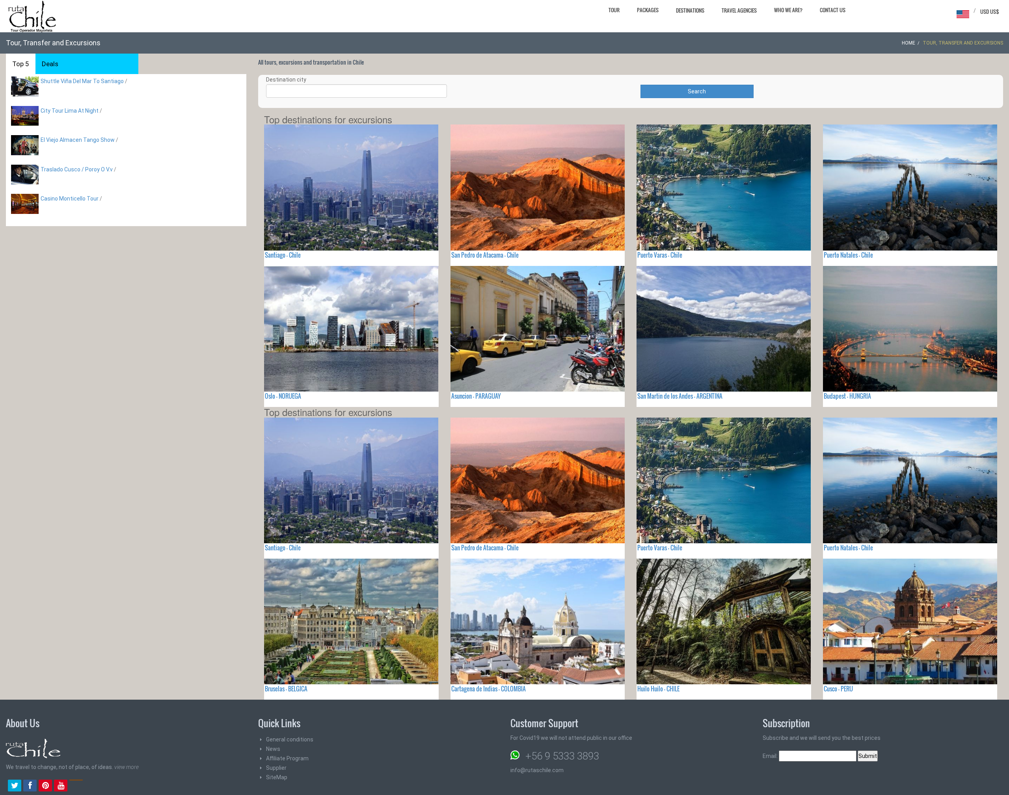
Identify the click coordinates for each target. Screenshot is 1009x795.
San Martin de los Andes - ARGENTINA (679, 396)
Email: (771, 756)
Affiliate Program (287, 758)
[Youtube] (60, 786)
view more (126, 767)
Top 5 (20, 64)
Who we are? (788, 10)
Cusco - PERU (838, 688)
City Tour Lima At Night (70, 111)
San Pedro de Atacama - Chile (485, 255)
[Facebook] (30, 786)
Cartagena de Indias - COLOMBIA (488, 688)
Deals (50, 64)
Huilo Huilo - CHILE (658, 688)
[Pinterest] (45, 786)
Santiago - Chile (283, 255)
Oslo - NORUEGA (283, 396)
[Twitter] (14, 786)
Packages (648, 10)
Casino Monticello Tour (70, 198)
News (273, 749)
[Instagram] (76, 786)
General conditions (289, 739)
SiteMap (276, 777)
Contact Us (832, 10)
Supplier (276, 768)
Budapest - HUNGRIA (847, 396)
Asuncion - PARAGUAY (476, 396)
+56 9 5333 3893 (562, 756)
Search (697, 91)
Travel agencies (739, 10)
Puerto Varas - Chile (659, 255)
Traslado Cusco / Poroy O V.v (77, 169)
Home (908, 43)
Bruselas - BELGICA (286, 688)
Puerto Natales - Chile (848, 255)
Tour (614, 10)
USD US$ (989, 11)
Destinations (690, 10)
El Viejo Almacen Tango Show (78, 140)
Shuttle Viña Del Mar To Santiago (82, 81)
